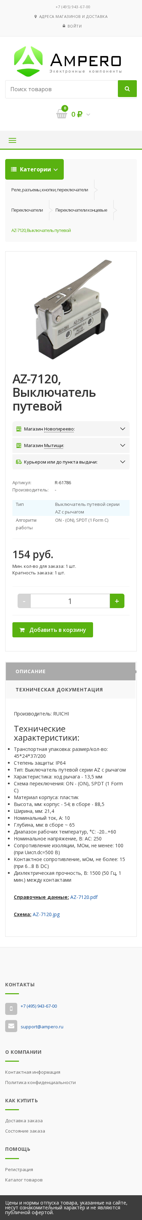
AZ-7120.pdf (84, 897)
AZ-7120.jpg (46, 914)
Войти (75, 26)
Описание (31, 671)
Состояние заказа (25, 1131)
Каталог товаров (24, 1180)
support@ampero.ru (42, 1026)
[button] (71, 310)
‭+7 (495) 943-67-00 (73, 6)
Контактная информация (32, 1072)
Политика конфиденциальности (40, 1082)
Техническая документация (59, 689)
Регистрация (19, 1169)
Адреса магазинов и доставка (72, 16)
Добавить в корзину (57, 630)
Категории (35, 169)
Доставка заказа (24, 1120)
